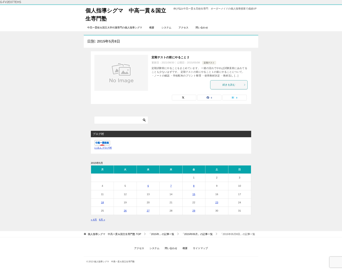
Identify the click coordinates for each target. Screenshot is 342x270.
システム (166, 27)
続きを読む (228, 84)
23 (216, 202)
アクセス (183, 27)
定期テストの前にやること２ (171, 57)
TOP (114, 234)
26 (125, 210)
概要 (151, 27)
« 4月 (94, 219)
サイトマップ (200, 248)
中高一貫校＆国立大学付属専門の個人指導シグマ (114, 27)
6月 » (102, 219)
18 (102, 202)
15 (193, 194)
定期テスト (209, 62)
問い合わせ (202, 27)
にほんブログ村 (103, 147)
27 (148, 210)
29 (193, 210)
